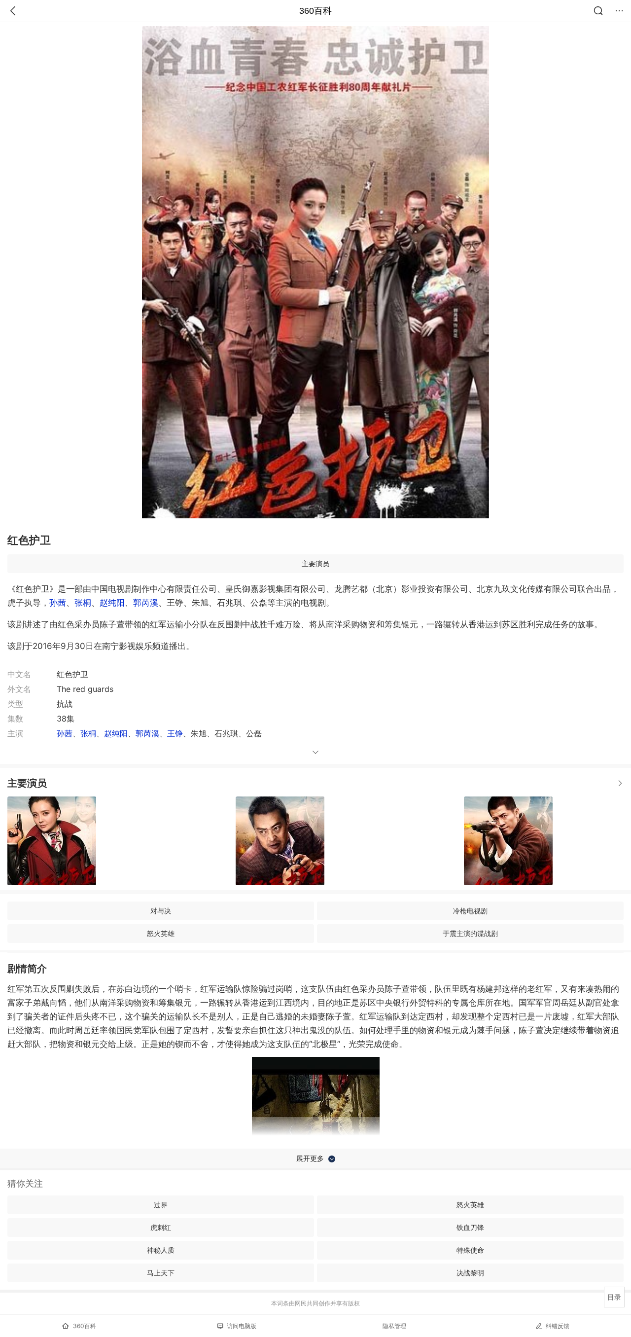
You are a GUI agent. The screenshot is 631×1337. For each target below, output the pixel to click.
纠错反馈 (557, 1326)
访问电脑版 (241, 1326)
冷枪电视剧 (470, 910)
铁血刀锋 (470, 1227)
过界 (161, 1204)
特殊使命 (470, 1250)
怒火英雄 (161, 933)
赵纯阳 (112, 603)
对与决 (160, 910)
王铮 (175, 733)
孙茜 (57, 603)
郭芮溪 (145, 603)
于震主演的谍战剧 (470, 933)
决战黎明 (470, 1272)
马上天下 (161, 1272)
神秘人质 (161, 1250)
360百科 (315, 11)
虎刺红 (160, 1227)
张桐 (82, 603)
